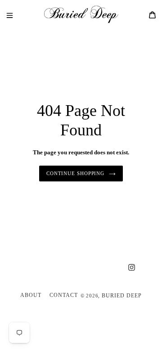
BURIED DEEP (122, 295)
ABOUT (30, 295)
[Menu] (16, 14)
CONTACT (64, 295)
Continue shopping (75, 173)
